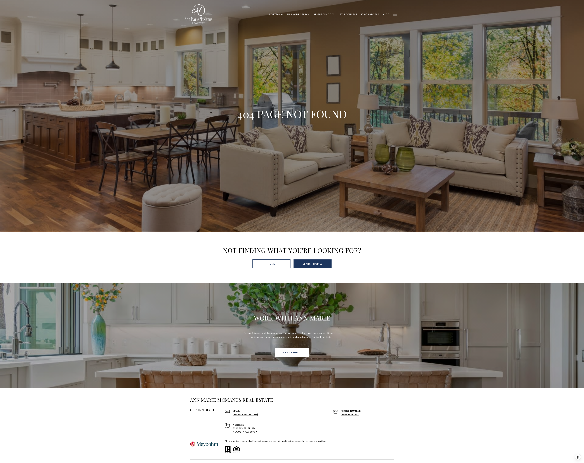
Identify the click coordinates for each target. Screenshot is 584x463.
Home (271, 263)
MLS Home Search (298, 14)
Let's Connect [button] (292, 352)
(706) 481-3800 (350, 414)
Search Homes (312, 263)
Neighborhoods (324, 14)
